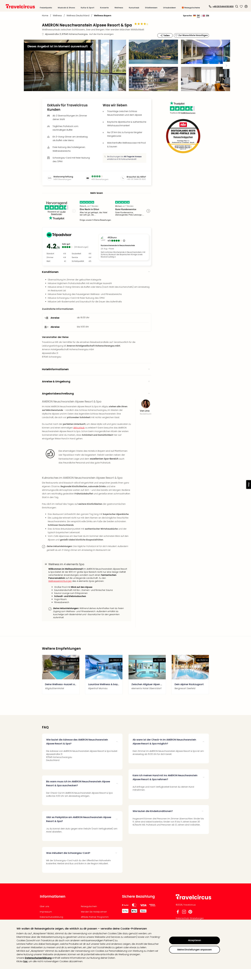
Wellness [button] (118, 7)
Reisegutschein (89, 906)
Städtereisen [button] (151, 7)
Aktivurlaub (79, 427)
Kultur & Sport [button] (87, 7)
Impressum (46, 911)
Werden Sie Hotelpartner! (94, 911)
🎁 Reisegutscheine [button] (191, 7)
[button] (236, 6)
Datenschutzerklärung (38, 958)
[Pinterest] (190, 913)
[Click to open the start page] (193, 898)
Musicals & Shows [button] (66, 7)
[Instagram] (184, 913)
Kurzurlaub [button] (134, 7)
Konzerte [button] (104, 7)
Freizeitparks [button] (46, 7)
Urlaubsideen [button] (169, 7)
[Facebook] (178, 913)
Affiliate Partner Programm (95, 917)
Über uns (44, 906)
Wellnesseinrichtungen (60, 581)
